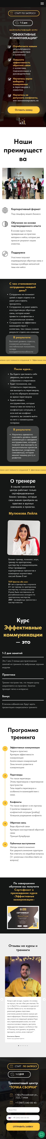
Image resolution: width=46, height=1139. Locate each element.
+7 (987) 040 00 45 (26, 1102)
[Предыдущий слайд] (2, 999)
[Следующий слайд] (44, 999)
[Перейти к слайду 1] (18, 1045)
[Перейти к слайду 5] (25, 1045)
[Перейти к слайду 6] (27, 1045)
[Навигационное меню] (42, 3)
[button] (24, 109)
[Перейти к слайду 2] (20, 1045)
